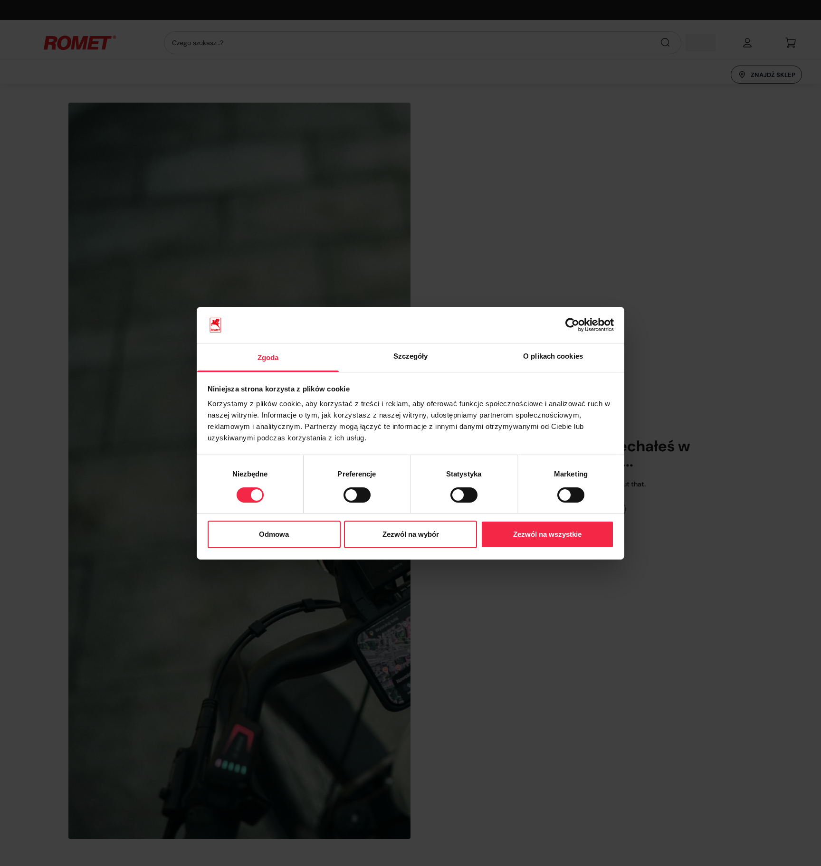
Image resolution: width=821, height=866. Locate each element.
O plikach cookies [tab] (553, 356)
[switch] (357, 495)
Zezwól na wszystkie (547, 534)
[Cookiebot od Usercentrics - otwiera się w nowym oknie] (572, 325)
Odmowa (274, 534)
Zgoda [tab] (268, 357)
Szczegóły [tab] (410, 356)
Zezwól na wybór (410, 534)
